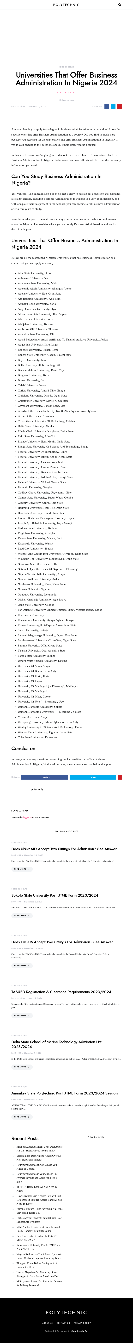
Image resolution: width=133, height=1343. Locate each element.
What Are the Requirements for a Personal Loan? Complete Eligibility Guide (38, 1229)
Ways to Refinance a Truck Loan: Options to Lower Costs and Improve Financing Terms (39, 1256)
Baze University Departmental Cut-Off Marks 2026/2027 (36, 1238)
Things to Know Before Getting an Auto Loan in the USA (37, 1265)
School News (66, 67)
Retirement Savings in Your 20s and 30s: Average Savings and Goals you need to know (37, 1178)
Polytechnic (66, 5)
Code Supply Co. (79, 1331)
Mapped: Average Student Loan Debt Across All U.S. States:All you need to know (39, 1148)
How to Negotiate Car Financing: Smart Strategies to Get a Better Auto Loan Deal (38, 1274)
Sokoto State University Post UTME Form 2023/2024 (54, 895)
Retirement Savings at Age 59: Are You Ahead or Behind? (37, 1166)
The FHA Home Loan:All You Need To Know (37, 1188)
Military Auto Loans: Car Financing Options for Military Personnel (39, 1283)
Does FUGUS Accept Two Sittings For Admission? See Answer (62, 942)
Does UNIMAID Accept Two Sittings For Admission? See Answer (64, 848)
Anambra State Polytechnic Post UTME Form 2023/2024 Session (64, 1093)
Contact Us (63, 1323)
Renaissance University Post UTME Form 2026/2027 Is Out (38, 1247)
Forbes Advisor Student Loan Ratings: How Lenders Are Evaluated (39, 1220)
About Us (47, 1323)
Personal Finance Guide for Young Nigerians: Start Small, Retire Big (40, 1210)
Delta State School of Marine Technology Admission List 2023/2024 (56, 1044)
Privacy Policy (82, 1323)
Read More (20, 869)
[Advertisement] (66, 32)
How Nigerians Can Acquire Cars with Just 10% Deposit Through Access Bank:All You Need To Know (39, 1200)
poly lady (19, 106)
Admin (17, 855)
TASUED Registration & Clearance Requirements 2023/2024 (61, 991)
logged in (27, 817)
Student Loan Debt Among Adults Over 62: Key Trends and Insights (39, 1157)
